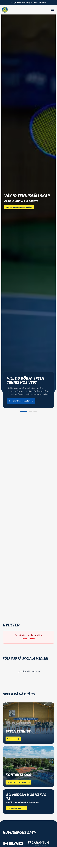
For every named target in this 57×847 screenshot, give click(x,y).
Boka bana (11, 739)
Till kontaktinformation (16, 782)
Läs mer (27, 399)
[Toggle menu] (53, 10)
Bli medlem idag (14, 808)
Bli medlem (14, 399)
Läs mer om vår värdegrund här (19, 207)
